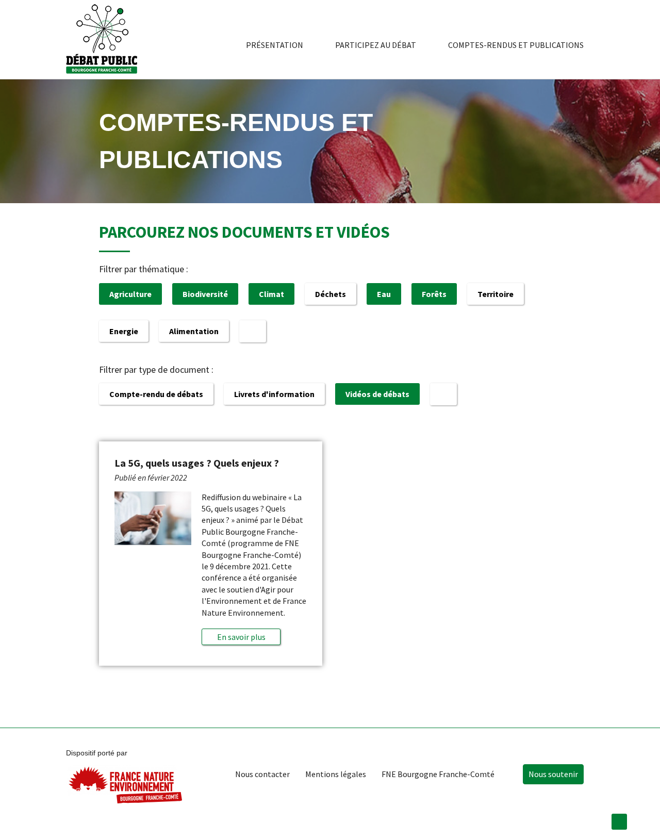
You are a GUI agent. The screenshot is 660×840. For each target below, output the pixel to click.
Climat (271, 294)
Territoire (495, 294)
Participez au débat (375, 45)
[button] (241, 637)
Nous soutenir (553, 774)
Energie (123, 331)
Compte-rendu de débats (156, 394)
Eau (384, 294)
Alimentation (194, 331)
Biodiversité (205, 294)
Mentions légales (335, 774)
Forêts (434, 294)
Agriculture (130, 294)
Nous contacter (262, 774)
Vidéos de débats (377, 394)
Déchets (330, 294)
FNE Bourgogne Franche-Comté (438, 774)
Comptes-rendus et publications (516, 45)
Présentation (274, 45)
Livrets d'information (274, 394)
